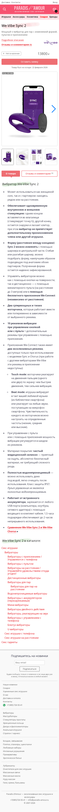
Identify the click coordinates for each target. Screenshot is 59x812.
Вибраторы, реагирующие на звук (28, 613)
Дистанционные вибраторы (24, 578)
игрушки (6, 17)
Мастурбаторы (10, 716)
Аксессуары (19, 17)
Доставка (6, 2)
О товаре (11, 173)
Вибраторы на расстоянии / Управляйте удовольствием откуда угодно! (28, 570)
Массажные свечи (11, 772)
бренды (53, 17)
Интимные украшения (13, 751)
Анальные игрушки (12, 729)
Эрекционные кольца (13, 723)
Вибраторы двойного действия (26, 609)
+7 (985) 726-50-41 (14, 705)
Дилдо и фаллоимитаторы (15, 726)
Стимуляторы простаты (14, 719)
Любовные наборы (12, 747)
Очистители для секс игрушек (17, 769)
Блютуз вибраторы (19, 625)
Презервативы (10, 754)
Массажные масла (11, 775)
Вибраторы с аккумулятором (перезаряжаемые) (25, 599)
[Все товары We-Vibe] (50, 43)
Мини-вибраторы (18, 605)
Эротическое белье (12, 758)
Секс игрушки (10, 548)
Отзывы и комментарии (17, 44)
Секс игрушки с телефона (19, 633)
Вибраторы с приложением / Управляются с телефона (25, 558)
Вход (55, 2)
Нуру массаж (9, 779)
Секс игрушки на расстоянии (22, 637)
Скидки (44, 17)
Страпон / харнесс (11, 733)
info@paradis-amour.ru (38, 800)
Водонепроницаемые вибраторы (27, 593)
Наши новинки (10, 684)
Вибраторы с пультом (20, 563)
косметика (32, 17)
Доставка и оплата (11, 698)
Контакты (15, 2)
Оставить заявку (29, 61)
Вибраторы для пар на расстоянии (24, 588)
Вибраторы (11, 552)
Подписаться (29, 668)
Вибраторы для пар (19, 582)
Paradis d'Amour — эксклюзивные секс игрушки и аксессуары (29, 795)
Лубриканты (9, 765)
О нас (5, 694)
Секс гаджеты (9, 642)
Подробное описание (13, 40)
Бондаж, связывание (12, 740)
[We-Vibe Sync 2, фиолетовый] (8, 157)
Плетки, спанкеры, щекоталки (17, 744)
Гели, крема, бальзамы (14, 782)
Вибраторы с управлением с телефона (24, 619)
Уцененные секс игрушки (15, 691)
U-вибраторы (15, 629)
